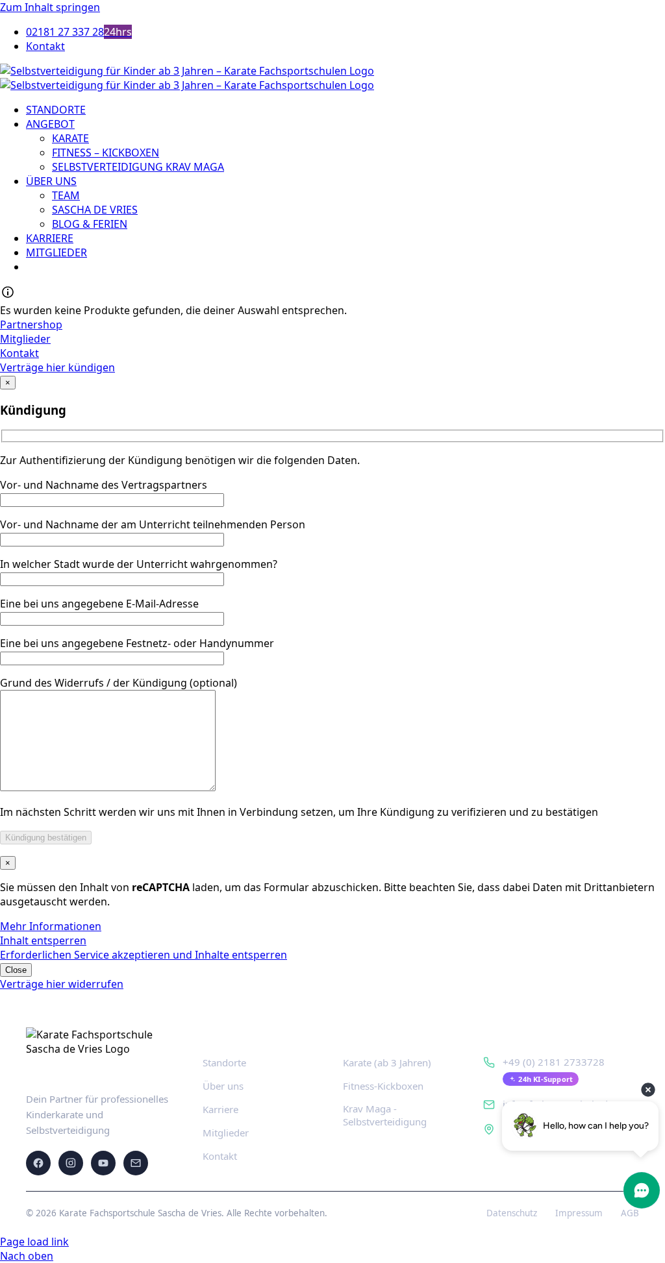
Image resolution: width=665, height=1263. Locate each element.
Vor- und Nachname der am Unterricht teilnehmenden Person (152, 524)
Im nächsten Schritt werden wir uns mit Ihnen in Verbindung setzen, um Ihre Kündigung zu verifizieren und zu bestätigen (299, 812)
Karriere (220, 1109)
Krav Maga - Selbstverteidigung (385, 1115)
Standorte (224, 1062)
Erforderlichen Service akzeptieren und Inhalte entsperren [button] (143, 955)
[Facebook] (38, 1163)
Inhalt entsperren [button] (43, 940)
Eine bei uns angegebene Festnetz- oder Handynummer (137, 643)
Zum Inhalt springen (50, 7)
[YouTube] (103, 1163)
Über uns (223, 1085)
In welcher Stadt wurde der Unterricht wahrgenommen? (138, 564)
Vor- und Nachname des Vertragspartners (103, 485)
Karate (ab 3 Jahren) (387, 1062)
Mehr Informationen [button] (50, 926)
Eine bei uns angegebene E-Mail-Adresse (99, 603)
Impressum (579, 1213)
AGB (630, 1213)
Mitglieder (226, 1132)
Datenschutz (511, 1213)
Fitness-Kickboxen (383, 1085)
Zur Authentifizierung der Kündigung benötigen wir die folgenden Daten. (180, 460)
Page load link (34, 1241)
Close (16, 970)
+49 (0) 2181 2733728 (554, 1061)
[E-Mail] (135, 1163)
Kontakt (220, 1155)
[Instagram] (70, 1163)
